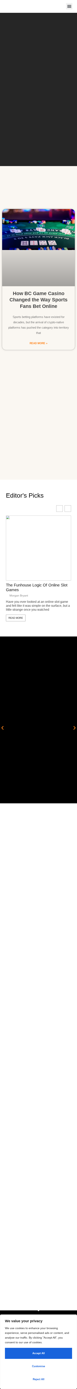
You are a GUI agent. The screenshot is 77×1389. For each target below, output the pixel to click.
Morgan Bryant (18, 595)
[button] (69, 6)
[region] (38, 1352)
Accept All (38, 1353)
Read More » (38, 343)
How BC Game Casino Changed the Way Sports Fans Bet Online (38, 300)
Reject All (38, 1379)
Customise (38, 1366)
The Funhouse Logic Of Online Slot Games (37, 587)
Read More (15, 618)
